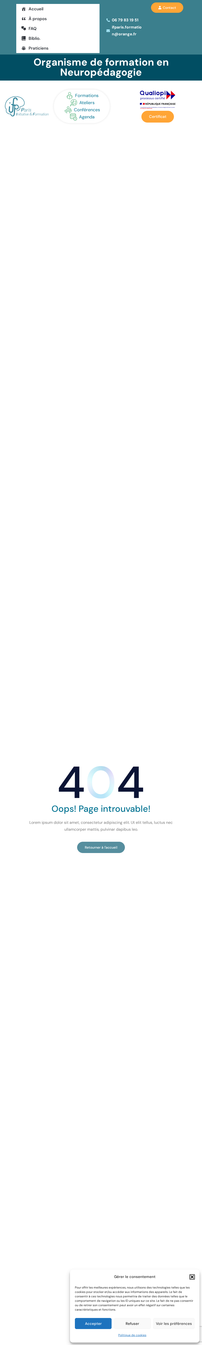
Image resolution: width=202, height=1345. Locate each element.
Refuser (132, 1323)
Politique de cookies (132, 1335)
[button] (192, 1277)
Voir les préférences (174, 1323)
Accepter (93, 1323)
